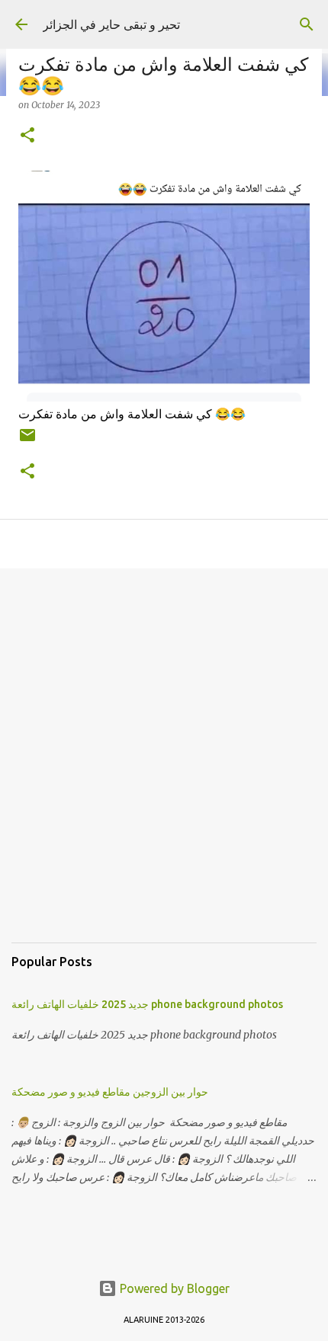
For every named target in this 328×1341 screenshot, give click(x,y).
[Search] (306, 24)
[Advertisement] (164, 767)
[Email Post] (27, 441)
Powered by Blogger (173, 1288)
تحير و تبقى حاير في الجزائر (111, 24)
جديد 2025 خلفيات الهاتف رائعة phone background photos (147, 1004)
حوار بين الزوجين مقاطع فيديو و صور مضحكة (109, 1092)
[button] (27, 136)
